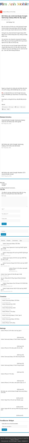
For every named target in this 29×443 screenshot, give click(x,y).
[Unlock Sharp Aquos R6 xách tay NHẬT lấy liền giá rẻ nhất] (1, 252)
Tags (21, 240)
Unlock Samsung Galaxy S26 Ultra (11, 243)
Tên (3, 209)
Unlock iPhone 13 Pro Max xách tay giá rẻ (11, 330)
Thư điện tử (5, 214)
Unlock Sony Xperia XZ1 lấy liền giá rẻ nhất (11, 274)
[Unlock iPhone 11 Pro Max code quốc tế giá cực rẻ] (4, 270)
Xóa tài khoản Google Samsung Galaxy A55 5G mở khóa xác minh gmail (13, 120)
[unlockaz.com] (14, 4)
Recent (3, 240)
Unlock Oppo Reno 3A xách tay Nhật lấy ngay (12, 400)
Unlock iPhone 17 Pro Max (7, 374)
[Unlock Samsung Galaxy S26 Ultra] (1, 243)
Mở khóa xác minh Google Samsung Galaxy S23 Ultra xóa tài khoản (12, 145)
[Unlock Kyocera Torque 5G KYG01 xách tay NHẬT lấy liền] (1, 263)
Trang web (4, 218)
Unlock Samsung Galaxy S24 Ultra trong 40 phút (13, 356)
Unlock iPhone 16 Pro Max (9, 11)
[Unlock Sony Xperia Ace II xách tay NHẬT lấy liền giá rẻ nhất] (1, 247)
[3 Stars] (3, 22)
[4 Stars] (4, 22)
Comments (15, 240)
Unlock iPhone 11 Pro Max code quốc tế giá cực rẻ (13, 382)
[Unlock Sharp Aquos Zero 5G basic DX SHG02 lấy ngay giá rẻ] (1, 283)
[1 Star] (2, 22)
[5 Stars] (5, 22)
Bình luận (4, 195)
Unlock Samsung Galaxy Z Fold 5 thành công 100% (13, 339)
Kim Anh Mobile (13, 441)
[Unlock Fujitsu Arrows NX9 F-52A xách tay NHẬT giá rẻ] (1, 288)
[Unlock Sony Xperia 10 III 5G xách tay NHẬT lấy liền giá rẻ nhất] (1, 257)
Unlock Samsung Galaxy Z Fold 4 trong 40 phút (12, 365)
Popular (8, 240)
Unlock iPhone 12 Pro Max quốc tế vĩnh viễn (11, 348)
